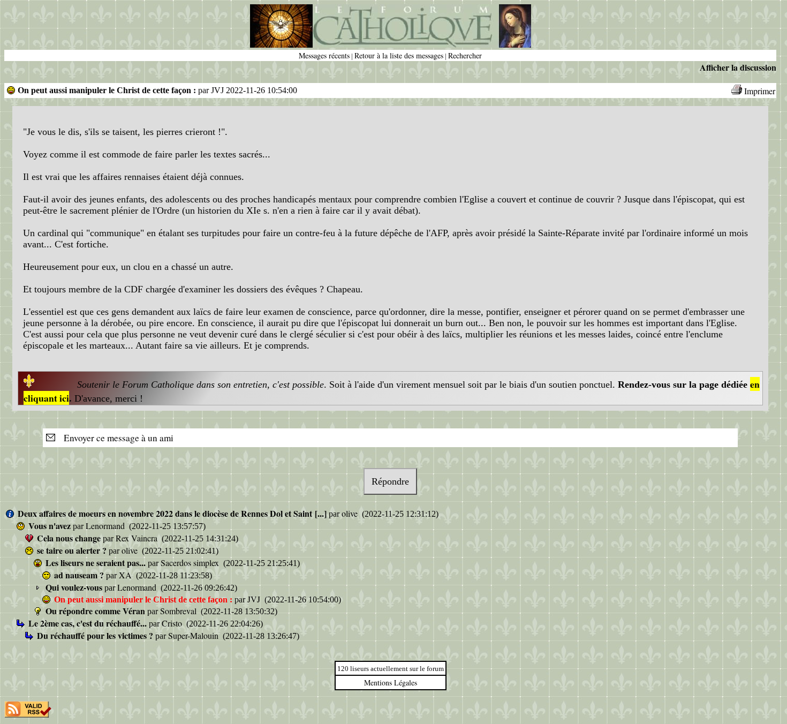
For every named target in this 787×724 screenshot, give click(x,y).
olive (351, 513)
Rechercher (465, 55)
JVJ (254, 599)
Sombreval (179, 610)
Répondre (390, 481)
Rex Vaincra (138, 538)
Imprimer (759, 90)
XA (126, 574)
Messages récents (324, 55)
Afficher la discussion (738, 67)
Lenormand (106, 525)
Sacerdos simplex (191, 562)
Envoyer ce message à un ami (115, 438)
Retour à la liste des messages (398, 55)
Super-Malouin (194, 635)
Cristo (173, 623)
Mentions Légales (390, 682)
